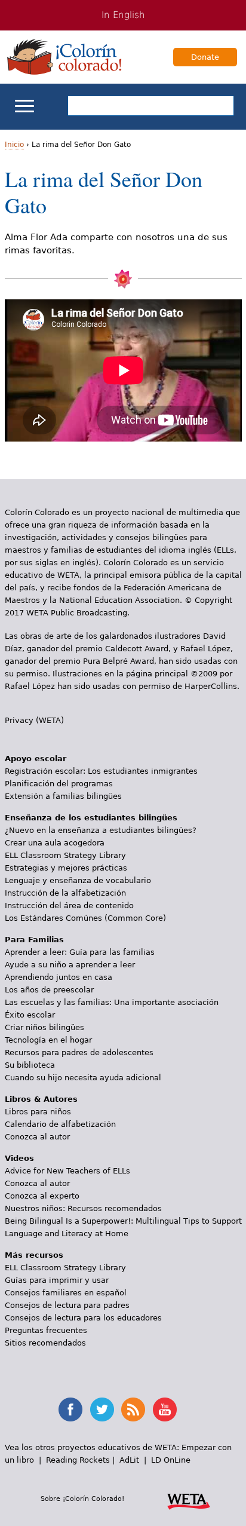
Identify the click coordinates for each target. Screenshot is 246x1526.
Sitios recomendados (45, 1342)
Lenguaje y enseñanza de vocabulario (78, 880)
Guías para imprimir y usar (57, 1280)
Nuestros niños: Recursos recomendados (83, 1208)
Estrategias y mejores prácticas (66, 867)
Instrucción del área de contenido (69, 905)
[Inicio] (64, 57)
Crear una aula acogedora (54, 842)
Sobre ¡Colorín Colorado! (82, 1498)
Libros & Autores (41, 1099)
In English (123, 15)
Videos (19, 1158)
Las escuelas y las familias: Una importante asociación (112, 1002)
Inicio (14, 144)
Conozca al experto (42, 1195)
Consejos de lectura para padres (67, 1305)
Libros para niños (38, 1111)
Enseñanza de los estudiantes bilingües (91, 817)
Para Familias (34, 939)
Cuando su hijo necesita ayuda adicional (83, 1077)
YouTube (165, 1409)
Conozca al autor (37, 1136)
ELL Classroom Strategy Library (65, 855)
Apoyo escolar (35, 758)
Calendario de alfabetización (60, 1124)
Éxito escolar (30, 1014)
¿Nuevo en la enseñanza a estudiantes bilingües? (100, 830)
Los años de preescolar (49, 989)
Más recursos (34, 1255)
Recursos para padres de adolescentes (79, 1052)
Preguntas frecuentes (46, 1330)
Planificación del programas (59, 783)
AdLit (129, 1459)
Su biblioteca (30, 1065)
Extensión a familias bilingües (63, 796)
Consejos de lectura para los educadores (83, 1317)
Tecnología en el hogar (48, 1039)
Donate (205, 57)
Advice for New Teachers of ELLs (67, 1170)
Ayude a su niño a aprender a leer (70, 964)
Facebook (70, 1409)
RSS (133, 1409)
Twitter (102, 1409)
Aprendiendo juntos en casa (58, 977)
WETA (189, 1500)
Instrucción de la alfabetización (65, 892)
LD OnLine (170, 1459)
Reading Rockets (78, 1459)
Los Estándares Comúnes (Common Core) (85, 918)
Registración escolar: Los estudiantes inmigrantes (101, 771)
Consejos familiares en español (66, 1292)
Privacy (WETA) (34, 720)
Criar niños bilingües (44, 1027)
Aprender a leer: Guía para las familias (80, 952)
